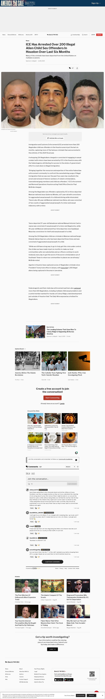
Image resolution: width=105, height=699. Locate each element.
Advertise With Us (24, 671)
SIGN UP (99, 34)
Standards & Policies (39, 679)
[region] (52, 695)
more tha (64, 268)
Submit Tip (53, 649)
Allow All (91, 695)
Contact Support (23, 679)
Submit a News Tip (39, 682)
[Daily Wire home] (52, 35)
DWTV (36, 34)
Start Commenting (52, 398)
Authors (21, 674)
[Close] (102, 695)
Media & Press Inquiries (40, 674)
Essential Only (80, 695)
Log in (62, 403)
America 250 (29, 34)
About (21, 669)
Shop (6, 676)
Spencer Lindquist (31, 61)
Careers (21, 676)
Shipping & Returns (39, 676)
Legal (35, 671)
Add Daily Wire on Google (56, 138)
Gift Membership (23, 682)
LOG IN (93, 34)
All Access (21, 34)
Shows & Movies (12, 34)
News (3, 34)
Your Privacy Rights (39, 669)
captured (77, 288)
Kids (6, 679)
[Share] (77, 68)
